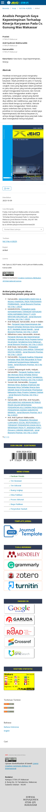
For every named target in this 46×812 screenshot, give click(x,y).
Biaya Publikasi (17, 504)
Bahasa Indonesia (11, 727)
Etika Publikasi (16, 495)
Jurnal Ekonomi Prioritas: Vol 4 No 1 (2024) (23, 330)
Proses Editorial (17, 499)
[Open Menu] (2, 2)
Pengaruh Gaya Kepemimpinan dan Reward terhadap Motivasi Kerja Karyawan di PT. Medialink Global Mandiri (25, 326)
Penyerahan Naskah (19, 509)
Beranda (6, 8)
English (7, 731)
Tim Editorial (16, 485)
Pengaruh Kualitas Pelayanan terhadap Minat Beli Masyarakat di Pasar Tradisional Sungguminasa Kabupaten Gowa (25, 361)
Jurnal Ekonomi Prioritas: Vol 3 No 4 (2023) (25, 379)
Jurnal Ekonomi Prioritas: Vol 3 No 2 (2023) (23, 431)
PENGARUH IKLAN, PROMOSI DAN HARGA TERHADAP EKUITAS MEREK (25, 349)
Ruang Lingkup (17, 490)
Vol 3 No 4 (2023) (25, 8)
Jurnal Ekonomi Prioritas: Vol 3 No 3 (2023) (25, 344)
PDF (7, 188)
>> (8, 437)
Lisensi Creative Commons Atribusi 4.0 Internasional (21, 766)
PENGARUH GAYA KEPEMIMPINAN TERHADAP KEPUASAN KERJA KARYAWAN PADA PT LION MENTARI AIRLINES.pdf (24, 313)
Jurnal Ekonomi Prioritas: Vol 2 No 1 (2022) (24, 317)
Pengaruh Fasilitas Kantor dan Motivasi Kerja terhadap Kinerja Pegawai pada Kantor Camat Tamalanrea (25, 374)
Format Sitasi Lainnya (12, 229)
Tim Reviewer (16, 481)
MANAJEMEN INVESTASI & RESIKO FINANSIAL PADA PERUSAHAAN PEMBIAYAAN (24, 301)
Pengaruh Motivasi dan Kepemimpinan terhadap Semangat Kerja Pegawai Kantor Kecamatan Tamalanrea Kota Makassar (25, 339)
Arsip (14, 8)
